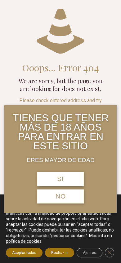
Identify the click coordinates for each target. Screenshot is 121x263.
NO (61, 196)
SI (60, 179)
